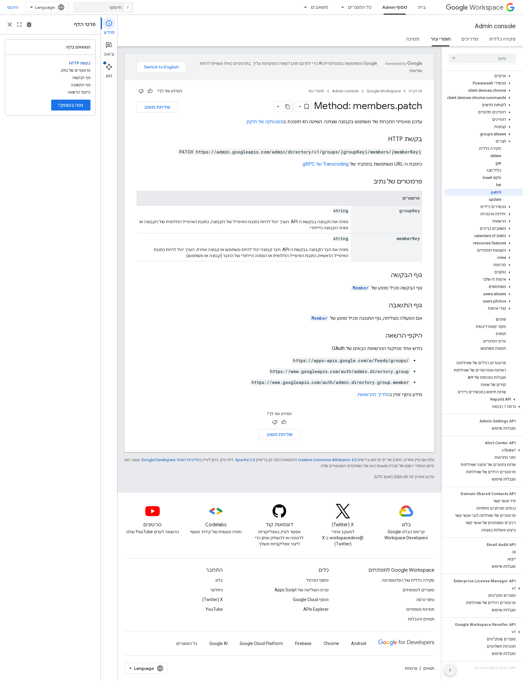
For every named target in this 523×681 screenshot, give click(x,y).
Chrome (331, 643)
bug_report (29, 24)
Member (361, 288)
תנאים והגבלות (421, 619)
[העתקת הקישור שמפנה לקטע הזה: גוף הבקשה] (385, 275)
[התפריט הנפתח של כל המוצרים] (341, 7)
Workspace (486, 7)
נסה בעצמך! (70, 105)
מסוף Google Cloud (311, 599)
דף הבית (415, 91)
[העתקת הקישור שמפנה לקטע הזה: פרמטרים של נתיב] (367, 182)
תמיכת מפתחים (420, 609)
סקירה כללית (502, 39)
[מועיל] (150, 91)
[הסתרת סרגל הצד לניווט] (450, 670)
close (9, 24)
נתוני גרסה (425, 599)
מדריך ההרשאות (373, 394)
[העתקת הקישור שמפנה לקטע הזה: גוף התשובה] (383, 305)
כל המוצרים (359, 7)
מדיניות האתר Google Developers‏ (170, 460)
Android (358, 643)
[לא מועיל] (141, 91)
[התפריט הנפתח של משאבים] (303, 7)
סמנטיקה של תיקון (265, 121)
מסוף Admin (394, 7)
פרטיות (411, 668)
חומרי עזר (440, 39)
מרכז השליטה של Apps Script (302, 589)
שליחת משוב (157, 107)
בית (422, 7)
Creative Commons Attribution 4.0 (327, 460)
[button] (483, 76)
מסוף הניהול (317, 580)
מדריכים (470, 39)
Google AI (218, 643)
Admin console (495, 26)
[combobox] (103, 7)
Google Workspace (384, 91)
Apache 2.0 (245, 460)
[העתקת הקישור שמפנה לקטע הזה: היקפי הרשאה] (379, 336)
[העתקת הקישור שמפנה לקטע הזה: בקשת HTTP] (382, 139)
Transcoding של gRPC (326, 164)
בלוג (219, 580)
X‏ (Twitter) (212, 599)
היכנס (12, 7)
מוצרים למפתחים (418, 589)
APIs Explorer (316, 609)
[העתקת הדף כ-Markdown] (287, 106)
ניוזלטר (216, 589)
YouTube (214, 609)
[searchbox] (482, 58)
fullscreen (19, 24)
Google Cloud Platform (261, 643)
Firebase (303, 643)
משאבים (319, 7)
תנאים (428, 668)
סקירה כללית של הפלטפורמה (408, 580)
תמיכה (412, 39)
